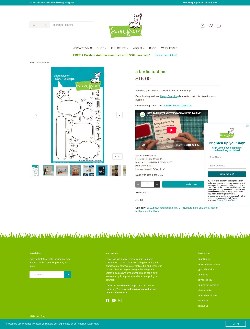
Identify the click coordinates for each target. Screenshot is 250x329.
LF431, (182, 208)
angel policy (204, 259)
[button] (219, 25)
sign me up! (227, 174)
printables (203, 274)
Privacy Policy (223, 200)
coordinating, (165, 208)
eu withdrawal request (209, 264)
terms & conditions (207, 295)
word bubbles (152, 211)
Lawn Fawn (40, 316)
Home (32, 62)
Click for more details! (166, 55)
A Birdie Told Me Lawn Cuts (177, 105)
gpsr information (206, 269)
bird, (155, 208)
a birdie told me (43, 62)
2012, (150, 208)
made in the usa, (194, 208)
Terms (234, 200)
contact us (203, 306)
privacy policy (205, 280)
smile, (207, 208)
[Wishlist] (210, 25)
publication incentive (208, 285)
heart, (175, 208)
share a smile (205, 290)
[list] (78, 115)
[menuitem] (82, 48)
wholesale (203, 300)
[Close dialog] (247, 125)
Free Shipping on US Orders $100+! (200, 2)
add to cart (191, 184)
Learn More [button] (93, 324)
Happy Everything (169, 96)
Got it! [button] (236, 324)
